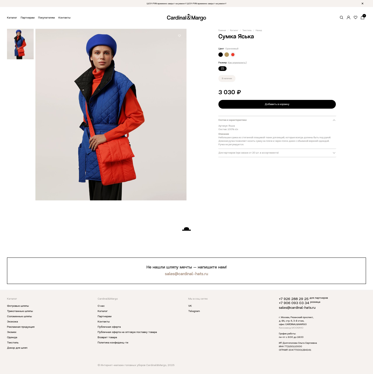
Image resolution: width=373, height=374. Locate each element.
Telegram (194, 311)
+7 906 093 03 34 (294, 303)
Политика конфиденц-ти (113, 342)
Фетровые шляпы (18, 306)
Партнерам (28, 17)
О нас (101, 306)
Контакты (64, 17)
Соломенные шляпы (19, 316)
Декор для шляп (17, 348)
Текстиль (247, 30)
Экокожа (12, 321)
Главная (222, 30)
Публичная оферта (109, 327)
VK (190, 306)
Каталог (12, 17)
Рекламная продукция (21, 327)
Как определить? (237, 63)
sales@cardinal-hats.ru (186, 274)
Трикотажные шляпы (20, 311)
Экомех (11, 332)
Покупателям (46, 17)
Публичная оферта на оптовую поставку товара (127, 332)
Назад (259, 30)
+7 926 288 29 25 (293, 299)
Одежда (12, 337)
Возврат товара (107, 337)
